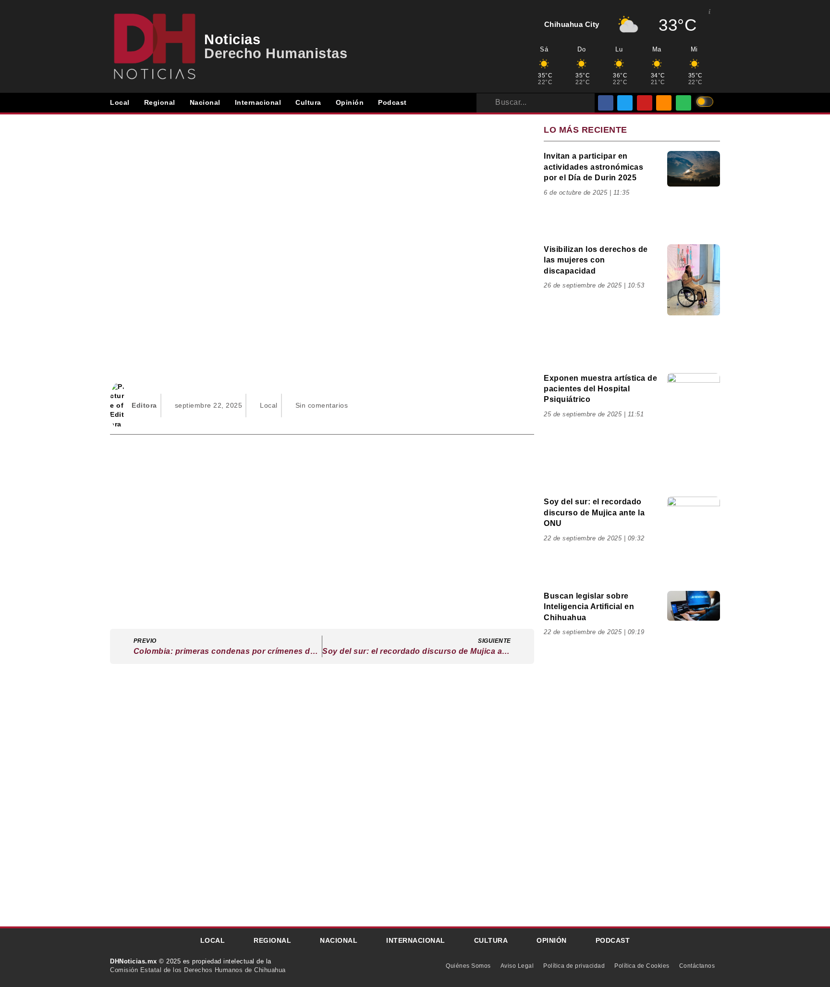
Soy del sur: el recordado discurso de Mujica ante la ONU (594, 512)
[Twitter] (625, 103)
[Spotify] (683, 103)
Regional (159, 102)
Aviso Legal (517, 965)
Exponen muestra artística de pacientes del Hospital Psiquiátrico (600, 389)
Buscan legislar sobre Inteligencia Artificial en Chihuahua (589, 607)
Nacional (205, 102)
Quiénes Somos (468, 965)
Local (120, 102)
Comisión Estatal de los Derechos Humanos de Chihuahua (198, 970)
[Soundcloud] (663, 103)
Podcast (392, 102)
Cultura (308, 102)
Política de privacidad (574, 965)
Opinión (350, 102)
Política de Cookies (642, 965)
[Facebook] (605, 103)
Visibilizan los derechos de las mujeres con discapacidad (596, 260)
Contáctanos (697, 965)
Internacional (258, 102)
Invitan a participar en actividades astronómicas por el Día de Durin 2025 (593, 167)
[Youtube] (644, 103)
